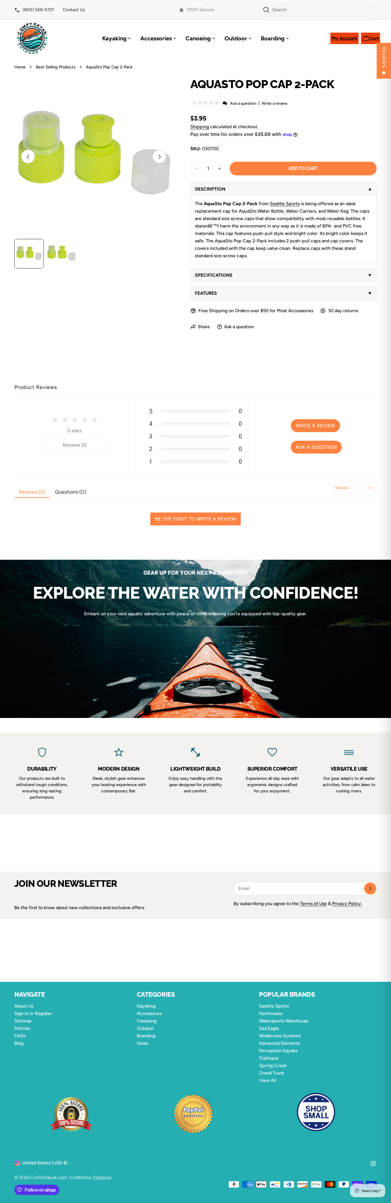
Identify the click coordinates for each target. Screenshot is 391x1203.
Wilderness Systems (280, 1035)
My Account (344, 39)
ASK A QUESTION (316, 447)
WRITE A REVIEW (315, 425)
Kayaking (146, 1006)
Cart (374, 39)
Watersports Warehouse (283, 1021)
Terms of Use (313, 903)
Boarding (146, 1035)
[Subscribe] (370, 889)
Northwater (271, 1013)
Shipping (199, 126)
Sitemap (23, 1021)
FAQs (20, 1035)
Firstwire (102, 1177)
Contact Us (74, 9)
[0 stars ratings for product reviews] (74, 420)
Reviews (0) (75, 445)
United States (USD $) (45, 1163)
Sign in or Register (33, 1013)
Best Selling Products (56, 67)
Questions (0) (70, 492)
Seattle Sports (285, 203)
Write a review (274, 103)
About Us (23, 1006)
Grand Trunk (271, 1073)
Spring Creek (273, 1065)
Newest (342, 487)
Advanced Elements (279, 1043)
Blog (18, 1043)
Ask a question (243, 103)
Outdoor (145, 1028)
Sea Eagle (269, 1028)
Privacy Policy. (347, 903)
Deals (142, 1043)
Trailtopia (268, 1058)
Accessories (149, 1013)
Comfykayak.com (49, 1177)
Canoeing (147, 1021)
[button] (206, 103)
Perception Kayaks (278, 1050)
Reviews (384, 57)
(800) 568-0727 (37, 9)
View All (267, 1080)
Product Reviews (35, 387)
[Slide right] (159, 157)
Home (19, 67)
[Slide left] (28, 157)
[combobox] (316, 10)
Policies (22, 1028)
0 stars (75, 431)
